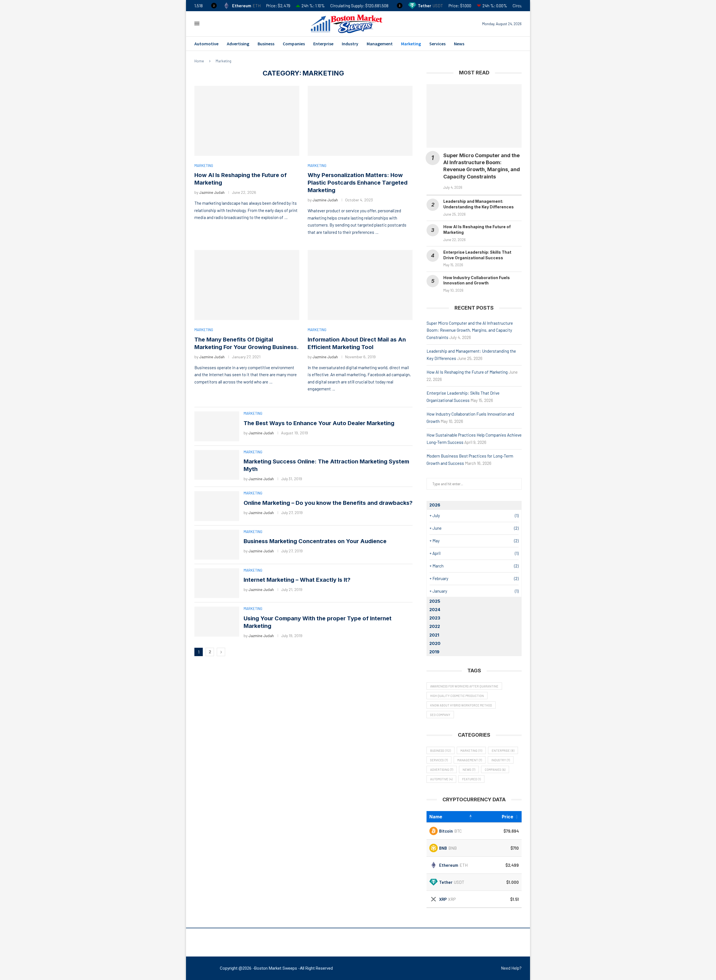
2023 (434, 618)
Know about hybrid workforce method (461, 705)
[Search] (208, 23)
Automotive (206, 43)
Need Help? (511, 967)
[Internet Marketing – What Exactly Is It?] (216, 583)
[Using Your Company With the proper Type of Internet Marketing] (216, 622)
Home (199, 61)
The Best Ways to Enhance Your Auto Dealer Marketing (319, 423)
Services (437, 43)
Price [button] (507, 816)
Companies (294, 43)
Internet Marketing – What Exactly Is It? (297, 579)
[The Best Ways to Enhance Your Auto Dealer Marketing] (216, 426)
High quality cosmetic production (457, 696)
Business (266, 43)
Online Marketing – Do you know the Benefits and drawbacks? (328, 503)
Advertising (238, 43)
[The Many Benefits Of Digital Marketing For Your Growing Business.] (246, 285)
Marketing (411, 43)
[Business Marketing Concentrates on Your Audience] (216, 545)
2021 (434, 635)
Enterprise (323, 43)
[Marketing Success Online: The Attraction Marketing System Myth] (216, 465)
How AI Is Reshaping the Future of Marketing (467, 371)
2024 (434, 609)
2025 (434, 601)
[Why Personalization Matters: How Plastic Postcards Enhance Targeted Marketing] (360, 121)
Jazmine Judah (212, 192)
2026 (434, 505)
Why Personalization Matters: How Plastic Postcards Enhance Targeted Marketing (358, 183)
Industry (350, 43)
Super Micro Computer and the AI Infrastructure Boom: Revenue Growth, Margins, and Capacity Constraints (470, 330)
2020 (435, 643)
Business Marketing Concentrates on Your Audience (315, 541)
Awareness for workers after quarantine (464, 686)
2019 (434, 651)
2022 (434, 626)
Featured (471, 779)
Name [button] (435, 816)
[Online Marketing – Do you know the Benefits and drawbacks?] (216, 506)
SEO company (440, 715)
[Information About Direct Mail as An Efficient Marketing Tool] (360, 285)
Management (380, 43)
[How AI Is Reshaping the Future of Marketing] (246, 121)
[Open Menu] (196, 23)
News (459, 43)
